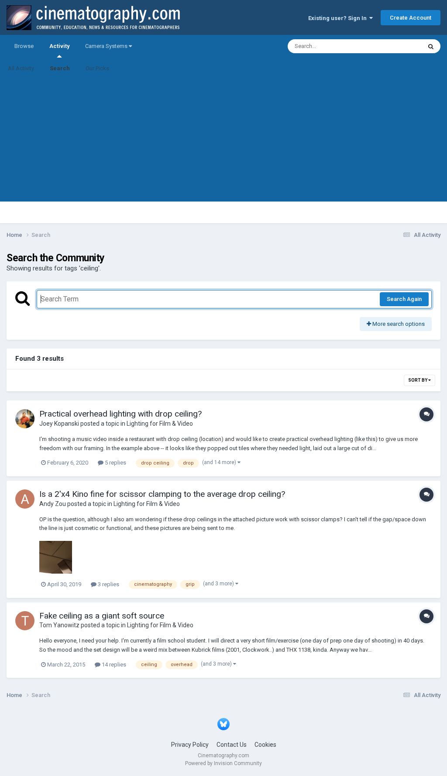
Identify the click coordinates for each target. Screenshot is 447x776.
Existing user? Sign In (338, 18)
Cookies (265, 744)
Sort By (418, 380)
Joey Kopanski (59, 423)
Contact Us (232, 744)
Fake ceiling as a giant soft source (101, 616)
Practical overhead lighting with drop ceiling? (120, 414)
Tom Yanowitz (59, 625)
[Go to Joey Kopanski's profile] (24, 418)
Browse (24, 46)
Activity (59, 46)
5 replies (114, 462)
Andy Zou (52, 503)
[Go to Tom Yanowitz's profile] (24, 620)
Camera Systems (107, 46)
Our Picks (97, 68)
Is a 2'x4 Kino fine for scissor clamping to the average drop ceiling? (162, 494)
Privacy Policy (190, 744)
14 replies (113, 664)
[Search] (430, 46)
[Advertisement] (223, 140)
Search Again (404, 299)
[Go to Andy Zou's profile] (24, 499)
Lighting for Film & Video (160, 423)
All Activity (21, 68)
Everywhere (395, 46)
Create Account (410, 17)
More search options (398, 324)
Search (60, 68)
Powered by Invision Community (223, 763)
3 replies (107, 584)
